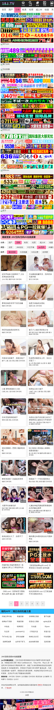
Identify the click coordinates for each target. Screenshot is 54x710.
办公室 (43, 363)
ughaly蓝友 (47, 621)
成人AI (39, 9)
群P (30, 332)
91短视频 (47, 637)
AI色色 (6, 626)
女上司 (31, 363)
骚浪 (10, 279)
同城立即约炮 (7, 616)
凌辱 (46, 332)
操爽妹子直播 (7, 621)
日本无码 (18, 279)
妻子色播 (47, 616)
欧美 (24, 9)
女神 (33, 511)
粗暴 (30, 334)
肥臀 (37, 511)
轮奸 (36, 332)
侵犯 (43, 332)
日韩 (17, 9)
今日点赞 (34, 252)
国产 (11, 9)
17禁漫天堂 (34, 631)
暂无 (30, 279)
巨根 (43, 422)
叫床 (13, 279)
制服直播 (20, 621)
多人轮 (31, 453)
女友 (33, 306)
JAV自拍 (19, 247)
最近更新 (12, 252)
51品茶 (6, 631)
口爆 (3, 391)
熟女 (42, 391)
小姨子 (31, 391)
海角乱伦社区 (34, 637)
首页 (4, 9)
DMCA (40, 685)
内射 (47, 422)
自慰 (3, 539)
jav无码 (41, 247)
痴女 (33, 481)
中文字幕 (30, 247)
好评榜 (45, 252)
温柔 (30, 306)
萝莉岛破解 (20, 637)
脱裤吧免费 (7, 642)
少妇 (10, 361)
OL (46, 363)
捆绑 (41, 453)
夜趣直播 (20, 616)
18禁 (27, 695)
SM (38, 453)
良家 (30, 422)
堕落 (16, 361)
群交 (33, 332)
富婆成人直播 (34, 621)
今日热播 (23, 252)
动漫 (47, 9)
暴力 (50, 332)
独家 (3, 306)
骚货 (38, 363)
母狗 (3, 420)
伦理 (31, 9)
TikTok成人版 (7, 637)
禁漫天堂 (47, 631)
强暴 (40, 332)
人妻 (6, 361)
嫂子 (3, 361)
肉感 (40, 511)
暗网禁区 (20, 626)
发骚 (32, 512)
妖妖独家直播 (34, 642)
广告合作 (8, 688)
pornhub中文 (20, 631)
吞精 (13, 391)
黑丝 (35, 363)
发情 (40, 481)
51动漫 (33, 626)
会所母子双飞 (20, 642)
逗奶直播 (47, 642)
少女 (3, 279)
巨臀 (43, 511)
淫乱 (6, 279)
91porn (47, 626)
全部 (10, 247)
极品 (30, 511)
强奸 (6, 508)
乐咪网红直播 (34, 616)
